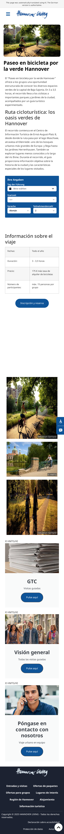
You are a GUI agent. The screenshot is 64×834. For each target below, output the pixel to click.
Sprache (11, 206)
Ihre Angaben (15, 179)
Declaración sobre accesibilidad (44, 822)
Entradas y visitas (16, 786)
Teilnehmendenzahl (43, 206)
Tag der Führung (15, 184)
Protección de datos (33, 829)
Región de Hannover (22, 799)
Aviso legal (54, 829)
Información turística (32, 806)
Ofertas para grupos (18, 792)
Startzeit (11, 195)
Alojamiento (47, 799)
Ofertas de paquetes (45, 786)
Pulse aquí (32, 597)
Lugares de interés (47, 792)
